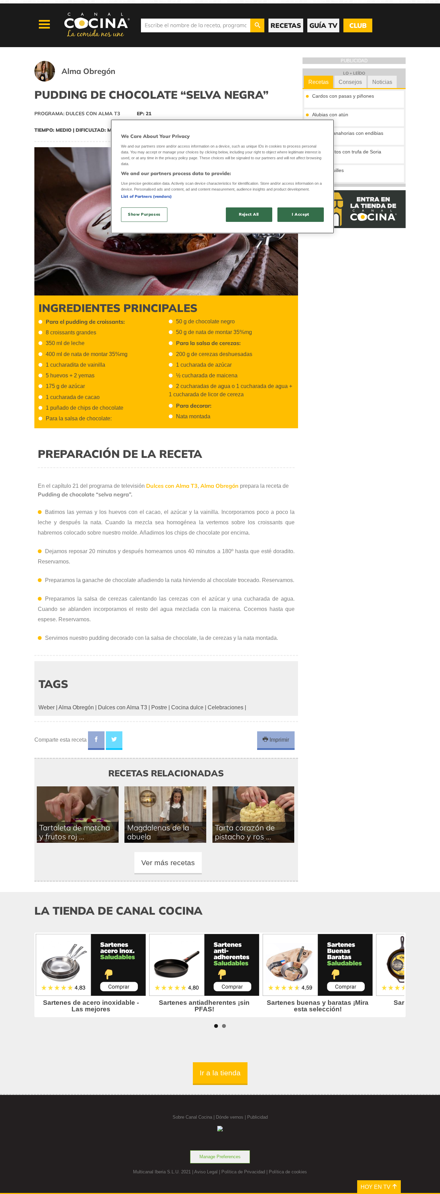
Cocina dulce (187, 707)
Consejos (350, 82)
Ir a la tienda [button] (220, 1073)
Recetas (318, 82)
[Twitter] (114, 740)
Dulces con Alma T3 (122, 707)
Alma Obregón (76, 707)
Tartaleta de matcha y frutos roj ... (74, 832)
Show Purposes (144, 214)
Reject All (249, 214)
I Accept (300, 214)
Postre (159, 707)
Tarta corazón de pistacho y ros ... (245, 832)
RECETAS (286, 25)
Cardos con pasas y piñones (343, 96)
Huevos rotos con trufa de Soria (346, 151)
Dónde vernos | (231, 1117)
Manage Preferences (220, 1156)
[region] (222, 176)
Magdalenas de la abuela (158, 832)
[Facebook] (96, 740)
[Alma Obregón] (83, 80)
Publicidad (257, 1117)
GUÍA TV (323, 25)
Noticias (382, 82)
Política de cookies (288, 1171)
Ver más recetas (168, 863)
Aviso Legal (206, 1171)
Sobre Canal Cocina (192, 1117)
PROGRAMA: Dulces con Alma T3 (77, 113)
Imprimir (278, 740)
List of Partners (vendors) (146, 196)
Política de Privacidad (243, 1171)
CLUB (357, 25)
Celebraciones (225, 707)
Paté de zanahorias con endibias (347, 133)
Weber (46, 707)
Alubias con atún (330, 114)
